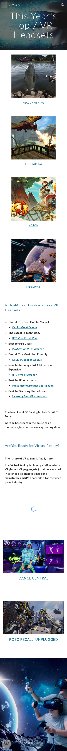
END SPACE (33, 286)
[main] (33, 25)
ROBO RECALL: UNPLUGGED (33, 639)
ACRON (33, 225)
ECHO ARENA (33, 163)
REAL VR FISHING (33, 102)
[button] (4, 5)
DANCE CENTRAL (34, 578)
